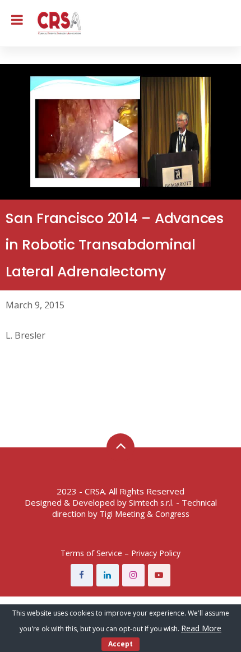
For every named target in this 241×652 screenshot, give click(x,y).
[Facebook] (82, 575)
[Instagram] (133, 575)
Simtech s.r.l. (151, 502)
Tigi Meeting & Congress (144, 513)
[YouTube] (159, 575)
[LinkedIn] (107, 575)
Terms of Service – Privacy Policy (120, 553)
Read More (201, 628)
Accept (120, 644)
